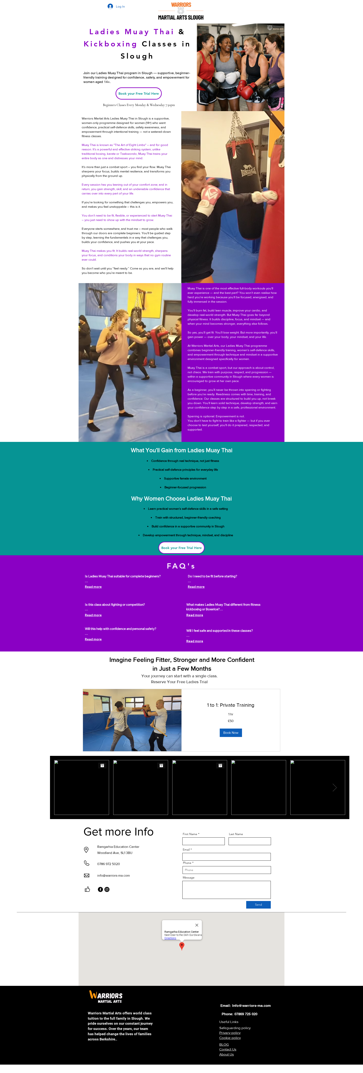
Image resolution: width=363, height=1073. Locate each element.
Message (189, 877)
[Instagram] (106, 889)
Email (186, 849)
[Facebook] (100, 889)
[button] (231, 733)
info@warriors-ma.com (113, 875)
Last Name (236, 834)
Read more (93, 587)
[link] (230, 705)
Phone (187, 862)
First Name (190, 834)
